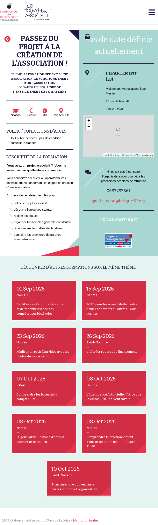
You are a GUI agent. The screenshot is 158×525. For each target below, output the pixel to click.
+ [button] (88, 120)
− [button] (88, 126)
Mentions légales (85, 520)
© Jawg (116, 154)
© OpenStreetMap (131, 154)
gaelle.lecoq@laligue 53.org (119, 200)
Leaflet (107, 154)
